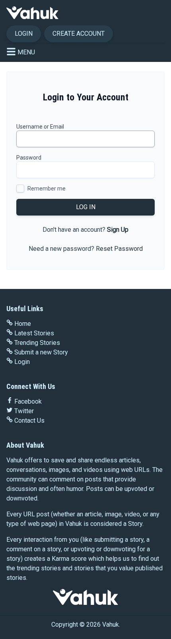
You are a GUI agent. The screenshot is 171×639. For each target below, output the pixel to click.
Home (22, 323)
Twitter (24, 411)
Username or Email (40, 126)
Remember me (46, 188)
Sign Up (117, 229)
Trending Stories (37, 342)
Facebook (28, 401)
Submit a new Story (41, 352)
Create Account (78, 33)
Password (28, 157)
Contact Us (29, 420)
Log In (85, 207)
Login (24, 33)
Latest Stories (34, 333)
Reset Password (119, 248)
